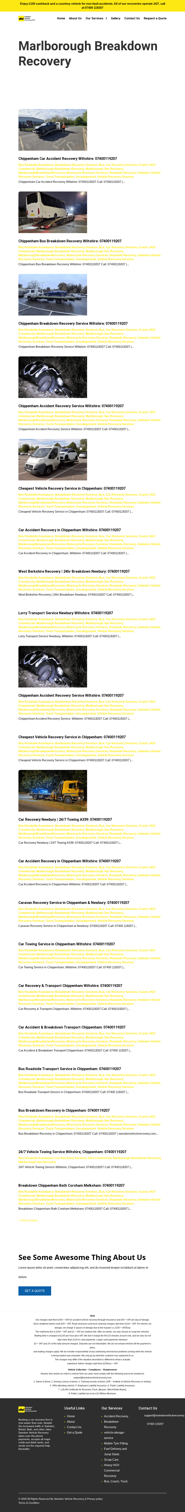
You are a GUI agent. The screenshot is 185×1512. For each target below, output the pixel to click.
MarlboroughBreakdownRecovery (41, 172)
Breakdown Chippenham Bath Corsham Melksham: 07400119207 (71, 1185)
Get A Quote (35, 1291)
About (71, 1421)
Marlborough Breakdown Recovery (60, 168)
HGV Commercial (99, 1158)
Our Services (94, 18)
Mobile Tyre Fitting (116, 1443)
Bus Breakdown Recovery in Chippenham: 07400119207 (63, 1110)
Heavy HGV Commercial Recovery (112, 1470)
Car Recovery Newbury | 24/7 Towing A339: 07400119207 (65, 819)
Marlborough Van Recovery (104, 168)
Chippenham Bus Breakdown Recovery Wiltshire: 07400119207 (69, 241)
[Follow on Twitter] (149, 1500)
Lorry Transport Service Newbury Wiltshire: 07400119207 (65, 613)
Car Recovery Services (121, 164)
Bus (101, 164)
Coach (143, 164)
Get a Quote (74, 1432)
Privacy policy (95, 1498)
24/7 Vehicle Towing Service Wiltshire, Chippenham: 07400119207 (72, 1152)
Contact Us (132, 18)
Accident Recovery (116, 1416)
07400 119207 (94, 7)
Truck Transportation (60, 176)
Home (61, 18)
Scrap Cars (111, 1459)
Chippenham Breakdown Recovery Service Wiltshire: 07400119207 (73, 323)
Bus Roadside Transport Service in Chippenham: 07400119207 (69, 1069)
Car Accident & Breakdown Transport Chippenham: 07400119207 (71, 1027)
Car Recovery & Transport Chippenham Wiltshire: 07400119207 (70, 985)
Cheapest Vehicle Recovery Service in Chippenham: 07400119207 (72, 488)
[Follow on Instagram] (156, 1500)
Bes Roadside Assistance (36, 164)
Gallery (115, 18)
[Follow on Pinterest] (164, 1500)
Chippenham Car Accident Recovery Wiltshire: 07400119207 (67, 158)
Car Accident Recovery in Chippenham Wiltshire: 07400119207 (69, 530)
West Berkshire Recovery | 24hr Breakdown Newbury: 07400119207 (74, 571)
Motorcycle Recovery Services (87, 172)
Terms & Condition (28, 1502)
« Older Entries (28, 1220)
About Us (75, 18)
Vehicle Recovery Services (115, 176)
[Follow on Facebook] (142, 1500)
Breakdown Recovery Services (76, 164)
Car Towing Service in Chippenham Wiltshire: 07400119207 (66, 944)
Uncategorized (86, 176)
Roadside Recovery (122, 172)
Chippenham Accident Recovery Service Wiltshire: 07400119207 (71, 406)
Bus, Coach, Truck (116, 1481)
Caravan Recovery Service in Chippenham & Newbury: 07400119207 (73, 902)
